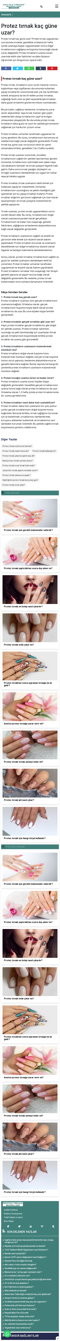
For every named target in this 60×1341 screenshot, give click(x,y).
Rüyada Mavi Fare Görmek (16, 1313)
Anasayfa (6, 14)
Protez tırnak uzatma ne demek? (17, 446)
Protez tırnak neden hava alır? (16, 451)
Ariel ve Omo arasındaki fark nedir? (21, 1309)
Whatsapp (29, 68)
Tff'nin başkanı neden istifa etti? (19, 1316)
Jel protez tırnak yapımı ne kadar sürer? (20, 470)
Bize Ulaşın (9, 1221)
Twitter (18, 68)
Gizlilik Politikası (11, 1210)
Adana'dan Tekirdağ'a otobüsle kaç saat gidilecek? (28, 1294)
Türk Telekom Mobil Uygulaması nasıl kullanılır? (26, 1250)
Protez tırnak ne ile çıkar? (14, 485)
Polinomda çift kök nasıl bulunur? (20, 1305)
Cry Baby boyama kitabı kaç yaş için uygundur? (26, 1302)
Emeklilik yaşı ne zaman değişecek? (21, 1268)
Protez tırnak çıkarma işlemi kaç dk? (19, 456)
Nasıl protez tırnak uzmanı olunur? (18, 461)
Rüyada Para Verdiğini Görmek (18, 1261)
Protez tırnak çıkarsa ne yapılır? (16, 475)
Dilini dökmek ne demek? (16, 1291)
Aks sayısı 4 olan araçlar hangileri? (20, 1264)
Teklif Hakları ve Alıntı (13, 1217)
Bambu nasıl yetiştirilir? (15, 1253)
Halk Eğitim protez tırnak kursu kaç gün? (20, 480)
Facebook (6, 68)
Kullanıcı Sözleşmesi (13, 1214)
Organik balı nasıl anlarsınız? (18, 1328)
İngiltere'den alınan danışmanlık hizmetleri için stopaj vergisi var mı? (29, 1241)
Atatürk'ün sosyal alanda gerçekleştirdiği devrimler (28, 1279)
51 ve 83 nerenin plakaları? (17, 1283)
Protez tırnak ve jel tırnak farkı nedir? (19, 465)
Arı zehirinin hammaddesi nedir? (19, 1324)
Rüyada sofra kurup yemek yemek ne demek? (25, 1246)
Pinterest (52, 68)
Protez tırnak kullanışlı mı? (44, 451)
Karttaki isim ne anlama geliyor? (19, 1287)
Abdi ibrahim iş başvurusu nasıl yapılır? (22, 1320)
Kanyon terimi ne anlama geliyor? (20, 1298)
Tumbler (41, 68)
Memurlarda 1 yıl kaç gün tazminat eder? (23, 1272)
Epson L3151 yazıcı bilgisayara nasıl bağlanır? (25, 1257)
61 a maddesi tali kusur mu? (17, 1276)
